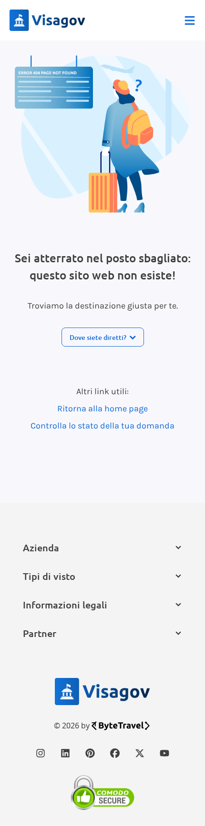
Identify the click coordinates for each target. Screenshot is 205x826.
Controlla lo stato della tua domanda (102, 425)
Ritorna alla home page (102, 408)
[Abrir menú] (189, 20)
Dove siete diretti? (98, 337)
